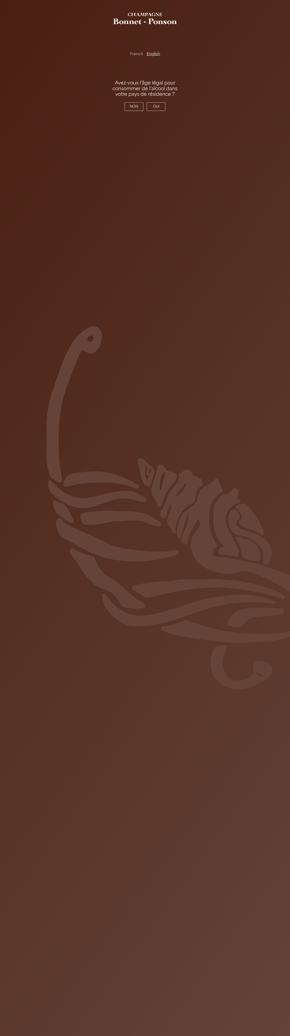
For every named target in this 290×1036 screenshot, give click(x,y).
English (153, 54)
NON (134, 106)
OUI (156, 106)
